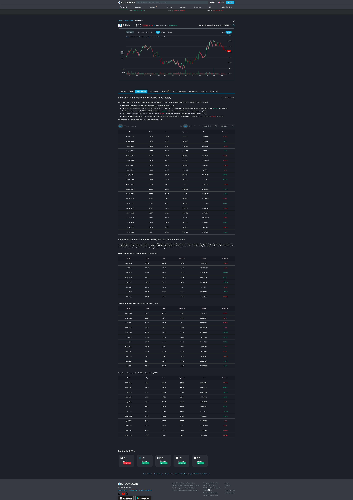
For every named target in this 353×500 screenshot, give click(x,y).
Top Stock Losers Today (210, 495)
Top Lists (138, 7)
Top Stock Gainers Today (210, 493)
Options (169, 7)
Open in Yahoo (147, 473)
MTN (180, 458)
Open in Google (158, 473)
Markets (154, 7)
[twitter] (233, 21)
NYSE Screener (207, 490)
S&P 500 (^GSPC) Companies (212, 488)
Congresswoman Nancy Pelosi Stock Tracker (185, 485)
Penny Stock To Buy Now (210, 483)
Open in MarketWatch (181, 473)
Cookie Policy (133, 490)
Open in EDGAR (193, 473)
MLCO (126, 458)
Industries (197, 7)
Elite (210, 7)
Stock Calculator (230, 493)
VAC (161, 458)
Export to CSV (229, 98)
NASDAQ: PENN (128, 20)
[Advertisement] (176, 85)
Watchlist (123, 7)
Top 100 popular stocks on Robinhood (183, 488)
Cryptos (183, 7)
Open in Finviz (169, 473)
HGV (143, 458)
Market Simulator (227, 7)
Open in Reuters (205, 473)
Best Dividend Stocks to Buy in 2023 (183, 483)
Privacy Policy (122, 490)
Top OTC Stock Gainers (210, 485)
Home (120, 20)
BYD (198, 458)
